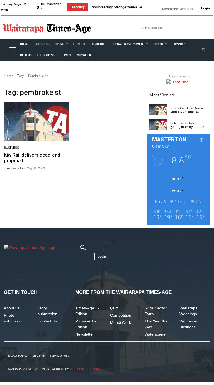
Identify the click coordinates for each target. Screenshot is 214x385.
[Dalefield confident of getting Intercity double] (158, 124)
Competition (120, 315)
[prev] (135, 7)
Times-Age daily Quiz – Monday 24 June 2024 (186, 110)
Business (11, 147)
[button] (203, 49)
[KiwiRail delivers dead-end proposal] (36, 121)
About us (12, 308)
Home (8, 75)
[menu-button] (12, 49)
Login (205, 8)
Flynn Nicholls (13, 168)
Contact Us (47, 321)
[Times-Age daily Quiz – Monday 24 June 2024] (158, 109)
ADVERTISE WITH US (177, 9)
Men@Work (120, 322)
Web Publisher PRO (85, 369)
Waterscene (155, 334)
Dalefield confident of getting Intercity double (187, 125)
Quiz (114, 308)
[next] (144, 7)
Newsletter (84, 334)
